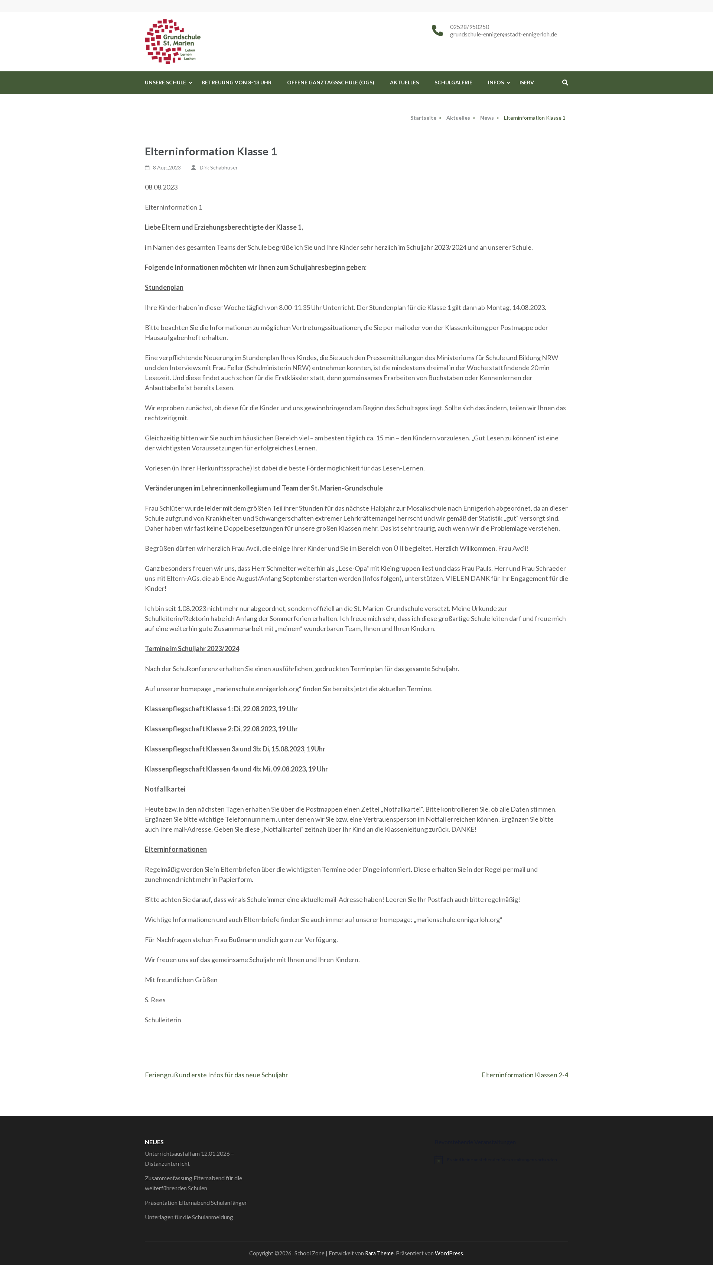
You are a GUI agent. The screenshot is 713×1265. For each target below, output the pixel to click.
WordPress (449, 1253)
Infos (496, 82)
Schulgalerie (453, 82)
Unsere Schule (165, 82)
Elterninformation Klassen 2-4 (524, 1075)
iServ (527, 82)
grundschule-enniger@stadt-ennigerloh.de (503, 34)
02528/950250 (469, 26)
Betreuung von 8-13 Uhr (236, 82)
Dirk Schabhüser (219, 167)
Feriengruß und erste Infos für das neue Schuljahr (216, 1075)
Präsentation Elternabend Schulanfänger (196, 1202)
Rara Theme (379, 1253)
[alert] (501, 1159)
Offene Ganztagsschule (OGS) (330, 82)
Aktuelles (404, 82)
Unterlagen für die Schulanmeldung (189, 1216)
